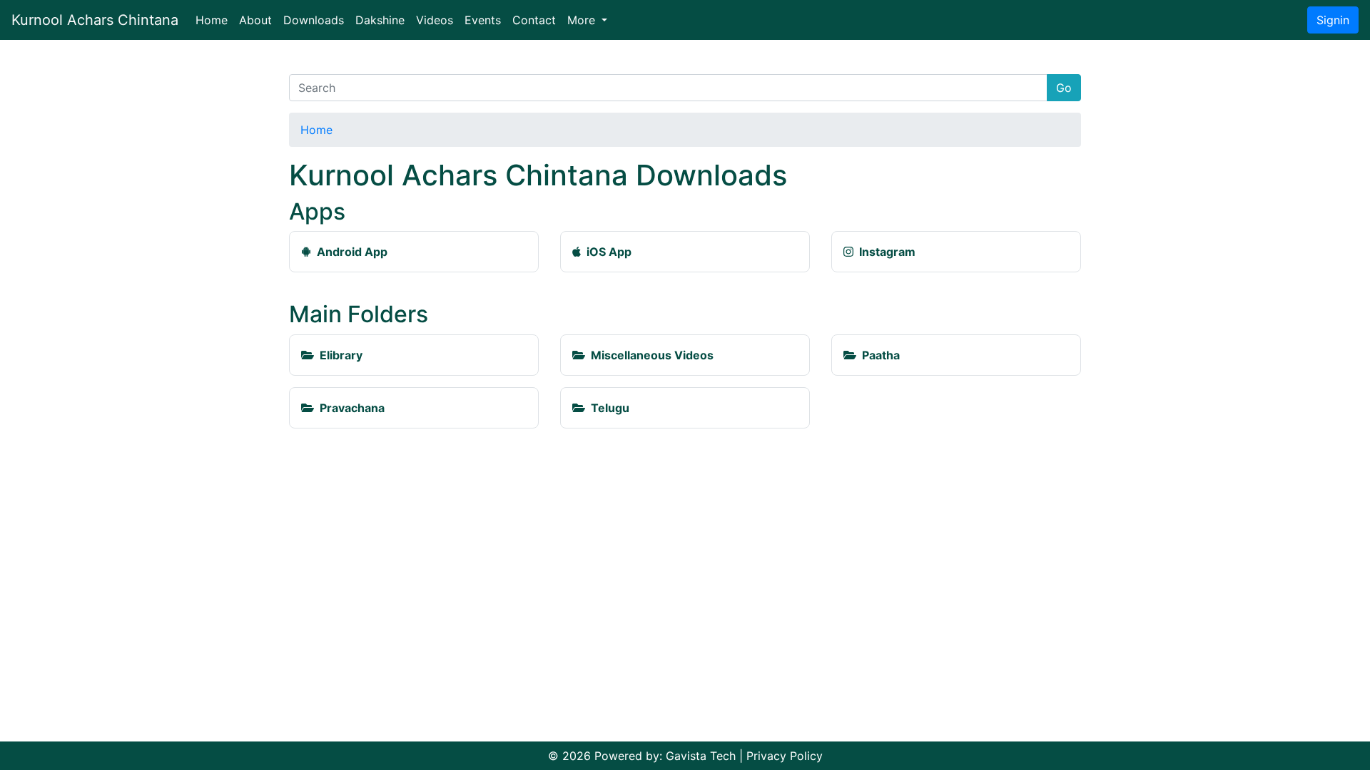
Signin (1332, 20)
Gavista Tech (701, 756)
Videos (434, 20)
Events (483, 20)
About (255, 20)
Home (214, 19)
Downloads (313, 20)
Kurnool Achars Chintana (94, 20)
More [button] (583, 20)
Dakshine (380, 20)
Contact (534, 20)
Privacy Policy (784, 756)
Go (1064, 88)
